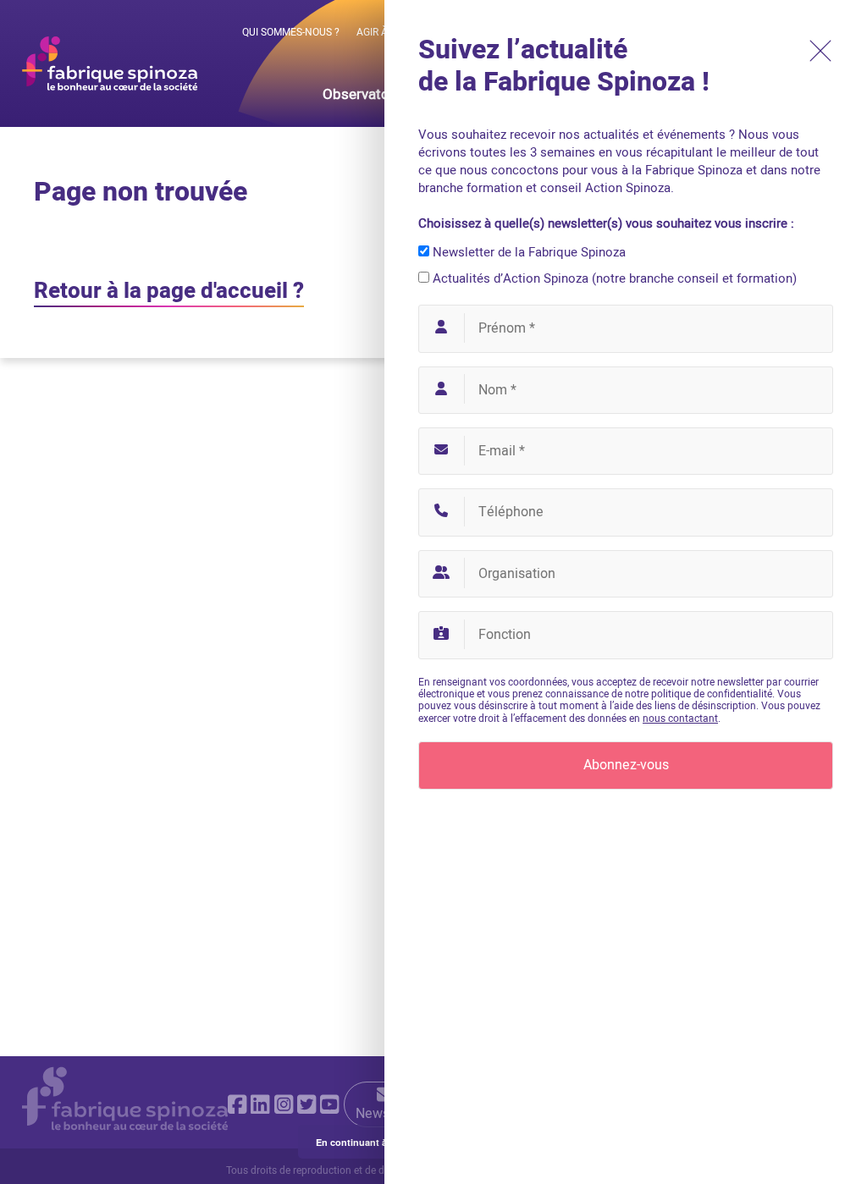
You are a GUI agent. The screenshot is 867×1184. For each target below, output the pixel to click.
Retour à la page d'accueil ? (169, 291)
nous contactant (680, 718)
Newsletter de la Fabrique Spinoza (527, 252)
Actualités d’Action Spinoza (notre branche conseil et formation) (613, 278)
